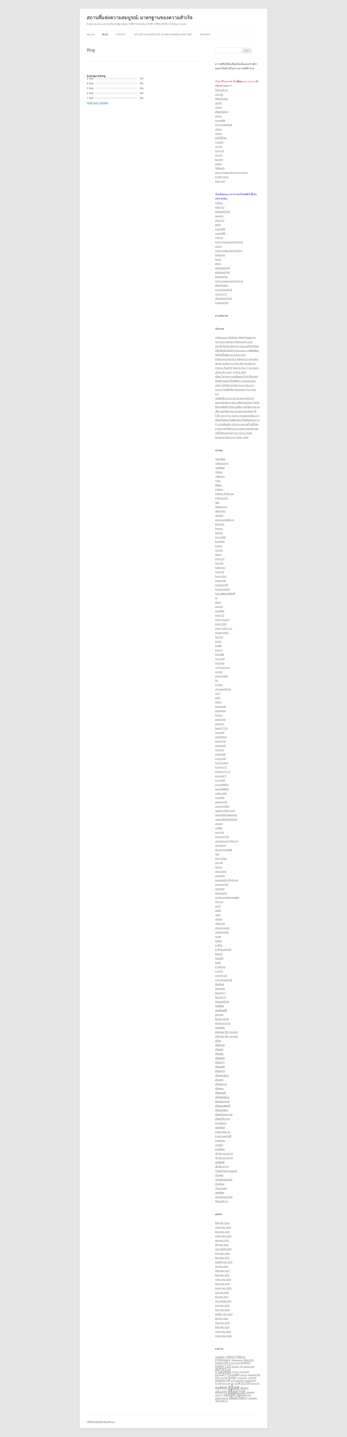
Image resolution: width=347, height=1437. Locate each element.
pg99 (217, 697)
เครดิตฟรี (219, 1162)
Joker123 (219, 615)
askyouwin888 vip (224, 519)
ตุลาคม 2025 (221, 1266)
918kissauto (221, 498)
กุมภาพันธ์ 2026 (223, 1249)
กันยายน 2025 (222, 1270)
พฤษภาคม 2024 (223, 1336)
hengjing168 (221, 585)
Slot (217, 854)
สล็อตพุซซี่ (220, 1092)
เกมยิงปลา (220, 1140)
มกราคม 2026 (222, 1253)
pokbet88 (220, 754)
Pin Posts (205, 34)
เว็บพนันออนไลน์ (223, 1179)
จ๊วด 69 (218, 954)
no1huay (220, 663)
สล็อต (218, 1040)
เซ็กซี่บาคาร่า (222, 1166)
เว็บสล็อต (219, 1184)
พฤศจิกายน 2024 (223, 1314)
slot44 (218, 107)
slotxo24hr (221, 871)
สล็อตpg (219, 1088)
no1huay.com (222, 667)
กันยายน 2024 (222, 1322)
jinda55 (219, 606)
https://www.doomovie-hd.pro (231, 172)
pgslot (218, 116)
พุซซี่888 (219, 1006)
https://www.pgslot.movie (229, 242)
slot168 (219, 94)
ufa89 (218, 910)
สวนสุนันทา (221, 1123)
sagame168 (221, 802)
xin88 (218, 936)
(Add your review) (97, 103)
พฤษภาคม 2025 (223, 1288)
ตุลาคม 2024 (221, 1318)
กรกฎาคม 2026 (223, 1227)
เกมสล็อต (220, 1149)
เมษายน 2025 (222, 1292)
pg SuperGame (223, 689)
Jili (216, 598)
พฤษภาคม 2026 (223, 1236)
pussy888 (220, 120)
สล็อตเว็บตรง (221, 98)
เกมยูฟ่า (219, 1145)
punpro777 (221, 294)
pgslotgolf (220, 745)
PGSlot (218, 715)
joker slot (220, 181)
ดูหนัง (218, 224)
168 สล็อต (220, 459)
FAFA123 (219, 559)
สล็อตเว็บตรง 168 (223, 1114)
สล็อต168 (220, 1045)
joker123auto (222, 619)
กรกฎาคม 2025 (223, 1279)
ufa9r (218, 914)
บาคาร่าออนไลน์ (223, 124)
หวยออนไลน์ (221, 302)
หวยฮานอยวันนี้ (223, 1136)
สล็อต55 (219, 1049)
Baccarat (219, 524)
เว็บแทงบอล (221, 1188)
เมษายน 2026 (222, 1240)
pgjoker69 (220, 710)
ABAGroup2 (221, 506)
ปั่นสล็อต (219, 984)
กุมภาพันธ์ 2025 (223, 1301)
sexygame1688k (223, 849)
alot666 (219, 515)
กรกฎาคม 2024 (223, 1331)
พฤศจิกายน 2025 (223, 1262)
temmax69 (221, 893)
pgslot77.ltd (221, 728)
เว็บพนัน (219, 1175)
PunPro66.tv (221, 763)
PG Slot (219, 684)
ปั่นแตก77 (220, 993)
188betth (220, 168)
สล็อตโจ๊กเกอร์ (222, 1118)
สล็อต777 (220, 1062)
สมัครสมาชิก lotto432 (226, 1032)
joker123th (221, 624)
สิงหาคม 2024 (222, 1327)
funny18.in (220, 576)
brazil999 (220, 541)
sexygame (220, 845)
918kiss (219, 203)
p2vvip (218, 671)
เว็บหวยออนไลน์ (223, 298)
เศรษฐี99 (219, 1192)
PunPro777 (221, 767)
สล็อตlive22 (221, 1084)
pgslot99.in (221, 736)
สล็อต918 (220, 1071)
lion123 (219, 637)
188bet (218, 472)
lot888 (218, 645)
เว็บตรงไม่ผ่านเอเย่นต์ (226, 1171)
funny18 (219, 150)
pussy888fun (222, 784)
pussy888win (222, 789)
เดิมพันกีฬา (252, 1398)
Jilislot (218, 602)
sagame (219, 216)
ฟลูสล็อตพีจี (221, 1010)
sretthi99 (220, 875)
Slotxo (218, 867)
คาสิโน (218, 945)
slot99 (218, 103)
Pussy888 (220, 780)
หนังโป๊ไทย (220, 137)
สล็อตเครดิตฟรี (222, 1105)
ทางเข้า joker (222, 177)
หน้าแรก (91, 34)
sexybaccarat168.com (226, 841)
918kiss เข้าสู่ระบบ (224, 493)
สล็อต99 (219, 1079)
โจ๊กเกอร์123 (221, 90)
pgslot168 (220, 719)
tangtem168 (221, 884)
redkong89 (221, 793)
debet (218, 554)
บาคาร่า (219, 237)
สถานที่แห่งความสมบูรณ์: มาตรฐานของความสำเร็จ (139, 17)
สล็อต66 (219, 1053)
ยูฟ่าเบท (219, 1014)
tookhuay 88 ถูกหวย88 (227, 897)
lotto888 (219, 654)
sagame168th (222, 806)
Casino (218, 545)
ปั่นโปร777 (220, 997)
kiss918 (219, 159)
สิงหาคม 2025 (222, 1275)
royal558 (219, 797)
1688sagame (221, 463)
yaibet (218, 941)
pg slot (218, 146)
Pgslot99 (219, 732)
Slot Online (221, 858)
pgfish (218, 702)
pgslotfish (220, 741)
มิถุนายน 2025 (222, 1283)
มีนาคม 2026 (221, 1244)
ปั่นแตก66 (220, 988)
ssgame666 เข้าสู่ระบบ (226, 880)
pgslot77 (219, 723)
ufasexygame (222, 927)
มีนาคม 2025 (221, 1296)
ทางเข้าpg (220, 967)
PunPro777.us (222, 771)
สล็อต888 (220, 1066)
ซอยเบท (219, 958)
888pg (218, 485)
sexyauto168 (222, 836)
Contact (121, 34)
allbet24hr (220, 511)
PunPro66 (220, 758)
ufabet (218, 919)
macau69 (220, 658)
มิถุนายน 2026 (222, 1231)
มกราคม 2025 (222, 1305)
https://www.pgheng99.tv (229, 250)
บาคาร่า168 (221, 975)
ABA (217, 502)
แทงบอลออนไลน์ (223, 1197)
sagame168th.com (225, 810)
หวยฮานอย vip (222, 1132)
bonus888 (220, 537)
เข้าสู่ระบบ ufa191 (224, 1153)
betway (219, 528)
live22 (218, 259)
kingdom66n (222, 632)
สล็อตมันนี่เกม (222, 1097)
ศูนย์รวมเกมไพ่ (222, 1023)
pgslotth (219, 750)
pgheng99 (220, 706)
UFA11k (219, 901)
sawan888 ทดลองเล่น (226, 815)
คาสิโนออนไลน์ (223, 949)
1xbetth (219, 142)
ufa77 (218, 906)
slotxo (218, 129)
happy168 (220, 580)
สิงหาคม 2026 (222, 1223)
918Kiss (219, 489)
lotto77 (219, 650)
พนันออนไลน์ (222, 1001)
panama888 (221, 676)
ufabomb (220, 923)
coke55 (219, 550)
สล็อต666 (220, 1058)
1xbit (217, 480)
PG (216, 680)
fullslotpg (220, 255)
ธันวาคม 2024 (222, 1309)
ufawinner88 (221, 932)
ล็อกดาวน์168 (222, 1019)
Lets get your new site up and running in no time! (163, 34)
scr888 (218, 828)
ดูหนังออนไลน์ (222, 211)
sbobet (219, 823)
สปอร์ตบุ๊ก (220, 1027)
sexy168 (219, 832)
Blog (105, 34)
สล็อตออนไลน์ (222, 1101)
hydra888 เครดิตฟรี (225, 593)
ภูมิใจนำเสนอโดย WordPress (101, 1421)
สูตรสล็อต (220, 1127)
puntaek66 (244, 1372)
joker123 (219, 207)
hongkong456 (222, 589)
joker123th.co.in (223, 628)
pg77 (217, 693)
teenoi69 (219, 888)
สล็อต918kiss (222, 1075)
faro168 (219, 563)
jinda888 (219, 611)
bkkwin (219, 532)
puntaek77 (221, 776)
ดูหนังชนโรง (221, 276)
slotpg (218, 133)
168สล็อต (220, 467)
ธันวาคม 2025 (222, 1257)
